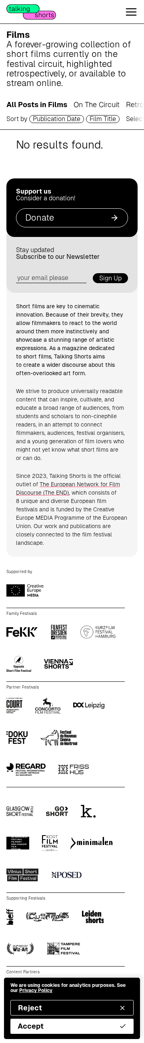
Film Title (103, 119)
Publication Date (56, 119)
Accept (31, 1026)
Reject (30, 1008)
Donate (39, 218)
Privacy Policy (35, 990)
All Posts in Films (36, 104)
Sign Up (110, 278)
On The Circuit (97, 104)
